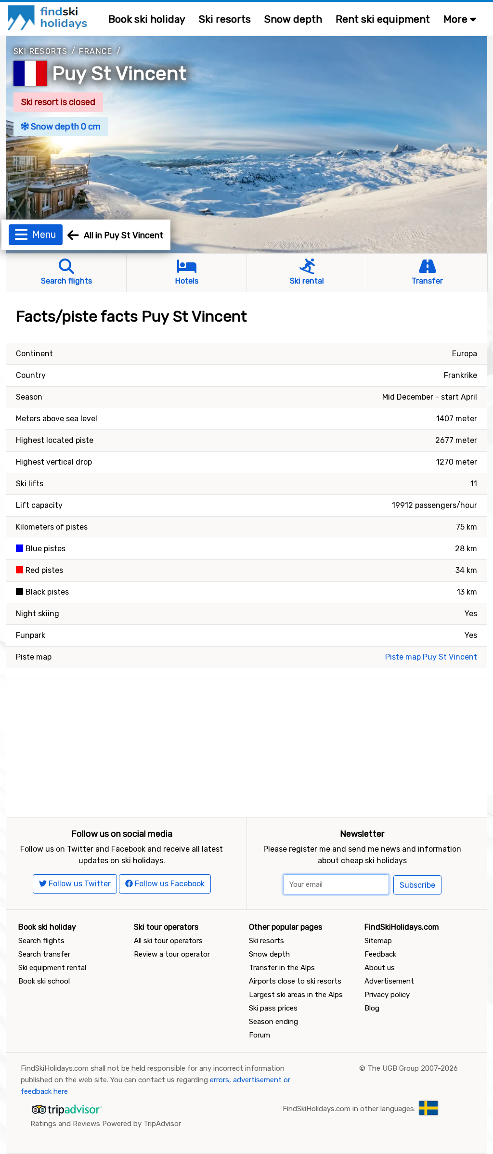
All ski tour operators (168, 940)
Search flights (41, 940)
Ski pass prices (273, 1008)
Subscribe (417, 885)
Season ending (273, 1021)
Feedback (380, 954)
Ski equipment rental (52, 967)
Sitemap (378, 940)
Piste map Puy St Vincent (431, 656)
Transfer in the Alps (282, 967)
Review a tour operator (172, 954)
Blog (371, 1008)
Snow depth (293, 19)
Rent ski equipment (383, 19)
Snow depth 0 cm (65, 126)
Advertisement (389, 981)
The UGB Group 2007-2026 (412, 1068)
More (456, 19)
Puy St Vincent (119, 73)
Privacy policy (387, 994)
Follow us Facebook (169, 883)
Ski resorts (225, 19)
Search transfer (44, 954)
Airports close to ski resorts (295, 981)
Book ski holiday (146, 19)
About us (379, 967)
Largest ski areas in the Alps (296, 994)
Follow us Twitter (79, 883)
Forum (259, 1035)
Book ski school (44, 981)
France (95, 51)
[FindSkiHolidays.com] (49, 17)
